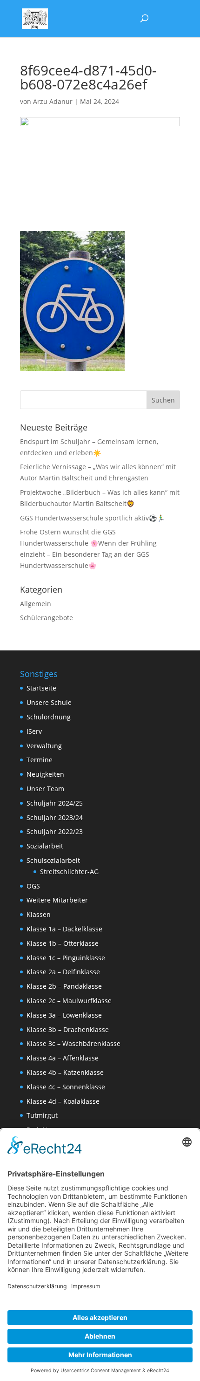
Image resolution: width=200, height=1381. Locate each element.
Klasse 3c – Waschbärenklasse (73, 1043)
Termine (40, 759)
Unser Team (45, 788)
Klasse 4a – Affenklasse (63, 1057)
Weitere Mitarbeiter (57, 900)
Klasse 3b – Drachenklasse (68, 1029)
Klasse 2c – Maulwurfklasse (69, 1000)
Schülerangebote (46, 617)
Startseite (41, 688)
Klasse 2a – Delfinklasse (63, 971)
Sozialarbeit (45, 845)
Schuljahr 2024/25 (55, 803)
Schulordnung (49, 716)
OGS (33, 886)
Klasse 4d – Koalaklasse (63, 1101)
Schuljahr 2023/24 (55, 817)
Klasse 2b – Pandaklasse (64, 986)
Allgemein (35, 603)
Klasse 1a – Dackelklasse (64, 928)
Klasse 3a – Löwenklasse (64, 1015)
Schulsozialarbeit (53, 860)
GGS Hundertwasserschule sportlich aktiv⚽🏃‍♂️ (92, 517)
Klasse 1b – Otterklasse (63, 943)
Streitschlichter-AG (69, 871)
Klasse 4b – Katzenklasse (65, 1072)
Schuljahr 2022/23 (55, 831)
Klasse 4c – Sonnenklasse (66, 1086)
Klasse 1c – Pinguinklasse (66, 957)
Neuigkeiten (45, 774)
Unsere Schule (49, 702)
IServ (34, 731)
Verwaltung (44, 745)
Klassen (39, 914)
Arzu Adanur (53, 101)
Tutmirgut (42, 1115)
